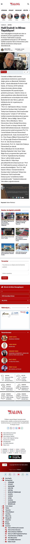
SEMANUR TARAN (13, 351)
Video (7, 508)
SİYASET (11, 10)
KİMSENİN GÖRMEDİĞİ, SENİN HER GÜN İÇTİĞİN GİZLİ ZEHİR (19, 354)
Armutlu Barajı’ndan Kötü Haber (9, 388)
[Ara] (28, 4)
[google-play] (15, 457)
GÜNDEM (4, 10)
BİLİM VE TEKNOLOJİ (21, 451)
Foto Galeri (8, 506)
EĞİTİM (9, 25)
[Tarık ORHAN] (4, 345)
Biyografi (8, 518)
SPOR (17, 449)
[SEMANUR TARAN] (4, 353)
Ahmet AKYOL (13, 337)
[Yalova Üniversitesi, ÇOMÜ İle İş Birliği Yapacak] (22, 216)
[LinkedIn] (16, 428)
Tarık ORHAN (12, 344)
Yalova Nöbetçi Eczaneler (9, 432)
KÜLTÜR (25, 10)
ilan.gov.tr (23, 452)
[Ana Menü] (1, 4)
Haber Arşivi (6, 445)
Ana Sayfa (8, 478)
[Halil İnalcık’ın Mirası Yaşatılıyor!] (15, 61)
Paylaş (4, 71)
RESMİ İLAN (11, 504)
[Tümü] (28, 307)
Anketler (8, 520)
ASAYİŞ (16, 452)
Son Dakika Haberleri (8, 443)
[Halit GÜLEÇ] (4, 360)
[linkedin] (27, 474)
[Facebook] (8, 428)
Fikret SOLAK (13, 367)
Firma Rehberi (9, 512)
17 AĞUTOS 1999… (14, 361)
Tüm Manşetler (7, 441)
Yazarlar (8, 510)
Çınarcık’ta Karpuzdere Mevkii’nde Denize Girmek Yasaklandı (24, 397)
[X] (11, 428)
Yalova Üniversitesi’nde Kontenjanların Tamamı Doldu (7, 253)
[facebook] (5, 474)
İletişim (7, 524)
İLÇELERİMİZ (12, 502)
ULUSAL (10, 500)
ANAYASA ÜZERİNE (14, 339)
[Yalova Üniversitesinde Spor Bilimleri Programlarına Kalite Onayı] (22, 232)
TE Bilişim (19, 469)
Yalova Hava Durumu (8, 434)
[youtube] (18, 474)
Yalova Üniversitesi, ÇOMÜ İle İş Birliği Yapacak (21, 223)
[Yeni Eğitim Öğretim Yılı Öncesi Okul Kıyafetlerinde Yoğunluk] (7, 216)
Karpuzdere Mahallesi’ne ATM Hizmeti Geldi (25, 388)
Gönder (4, 278)
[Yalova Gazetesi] (15, 4)
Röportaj (8, 516)
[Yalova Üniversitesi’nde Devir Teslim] (7, 232)
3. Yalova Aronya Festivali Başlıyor (23, 379)
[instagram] (14, 474)
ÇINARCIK (23, 384)
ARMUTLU (8, 384)
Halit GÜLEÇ (12, 359)
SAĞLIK (4, 452)
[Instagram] (13, 428)
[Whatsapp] (22, 428)
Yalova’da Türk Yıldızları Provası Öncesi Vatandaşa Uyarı (9, 379)
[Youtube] (19, 428)
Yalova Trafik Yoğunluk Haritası (10, 438)
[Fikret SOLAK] (4, 368)
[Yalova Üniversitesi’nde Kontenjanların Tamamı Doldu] (7, 247)
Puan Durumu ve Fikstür (9, 439)
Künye (7, 522)
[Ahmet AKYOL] (4, 338)
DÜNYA (10, 452)
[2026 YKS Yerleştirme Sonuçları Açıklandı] (22, 247)
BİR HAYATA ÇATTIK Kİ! (15, 369)
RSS (5, 464)
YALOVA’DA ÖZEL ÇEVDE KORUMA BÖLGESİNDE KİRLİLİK (10, 397)
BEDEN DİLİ (12, 346)
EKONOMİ (18, 10)
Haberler (3, 25)
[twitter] (10, 474)
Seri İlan (7, 514)
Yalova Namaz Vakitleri (8, 436)
